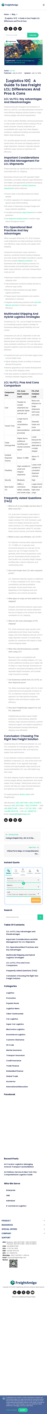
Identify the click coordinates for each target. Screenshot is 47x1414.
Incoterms (10, 1081)
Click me (26, 1255)
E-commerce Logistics (16, 1206)
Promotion (11, 998)
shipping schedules (25, 261)
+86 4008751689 (10, 808)
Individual (10, 1200)
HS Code (10, 1045)
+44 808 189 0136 (11, 811)
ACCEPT (23, 1410)
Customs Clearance (15, 1040)
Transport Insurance (15, 1055)
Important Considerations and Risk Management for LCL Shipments (22, 940)
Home (6, 14)
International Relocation (17, 1086)
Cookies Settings (11, 1410)
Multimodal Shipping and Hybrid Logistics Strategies (20, 956)
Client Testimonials (14, 1013)
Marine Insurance (14, 1050)
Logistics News (12, 1008)
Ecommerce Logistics (15, 1034)
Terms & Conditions (18, 1297)
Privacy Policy (30, 1297)
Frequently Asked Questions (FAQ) (21, 970)
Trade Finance (12, 1066)
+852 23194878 (31, 806)
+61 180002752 (30, 811)
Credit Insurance (13, 1060)
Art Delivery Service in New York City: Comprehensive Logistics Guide (20, 1173)
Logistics (10, 993)
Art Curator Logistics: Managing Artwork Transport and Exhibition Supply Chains (19, 1167)
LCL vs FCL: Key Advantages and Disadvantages (20, 932)
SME (8, 1195)
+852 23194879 (35, 803)
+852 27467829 (16, 1255)
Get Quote (35, 900)
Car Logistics (12, 1019)
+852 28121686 (17, 806)
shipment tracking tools (18, 219)
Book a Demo (25, 794)
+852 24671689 (21, 803)
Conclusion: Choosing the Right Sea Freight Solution (22, 977)
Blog (13, 14)
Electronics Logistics (15, 1029)
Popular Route (12, 1003)
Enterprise (10, 1190)
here (18, 1405)
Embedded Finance (14, 1071)
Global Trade (12, 1076)
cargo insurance (28, 212)
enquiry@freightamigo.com (19, 814)
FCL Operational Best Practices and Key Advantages (22, 948)
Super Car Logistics (15, 1024)
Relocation (38, 873)
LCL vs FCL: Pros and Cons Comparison (18, 964)
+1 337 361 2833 (29, 808)
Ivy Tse (12, 71)
